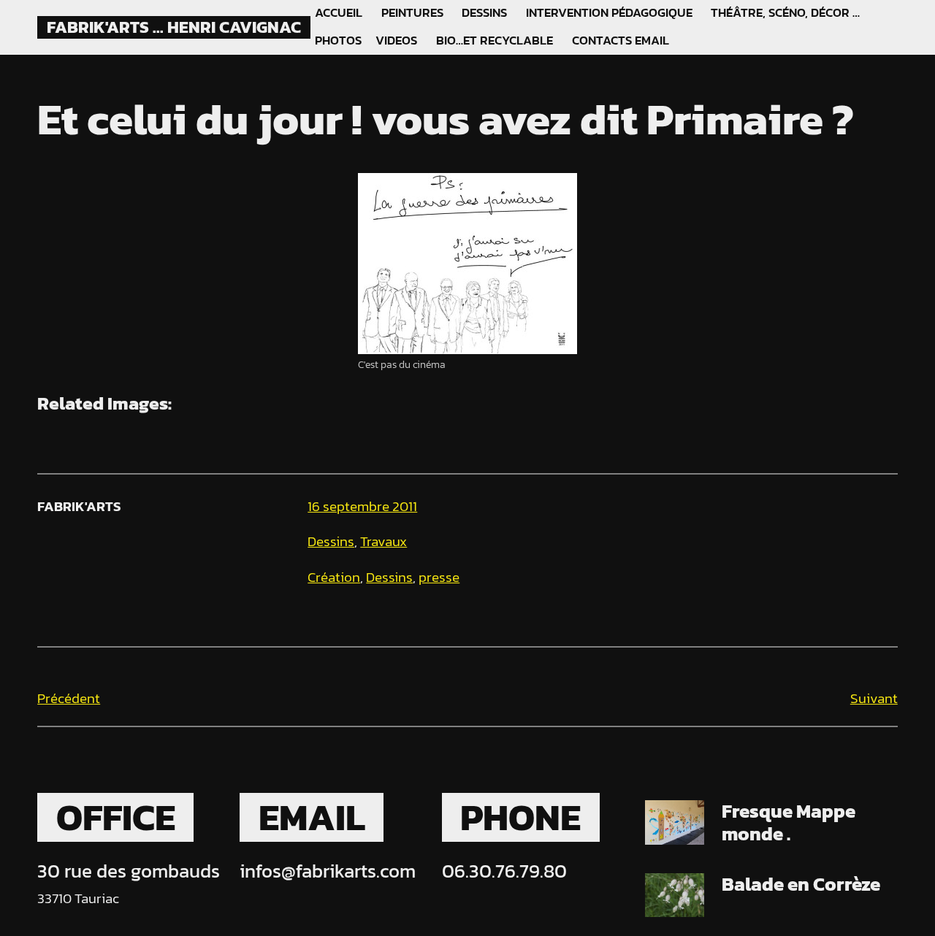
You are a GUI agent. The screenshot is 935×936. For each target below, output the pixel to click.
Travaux (383, 541)
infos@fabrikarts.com (328, 871)
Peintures (412, 13)
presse (439, 577)
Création (334, 577)
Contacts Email (620, 41)
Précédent (68, 698)
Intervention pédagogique (609, 13)
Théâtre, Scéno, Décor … (785, 13)
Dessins (484, 13)
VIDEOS (396, 41)
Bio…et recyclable (494, 41)
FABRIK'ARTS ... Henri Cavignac (174, 27)
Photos (338, 41)
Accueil (338, 13)
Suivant (874, 698)
